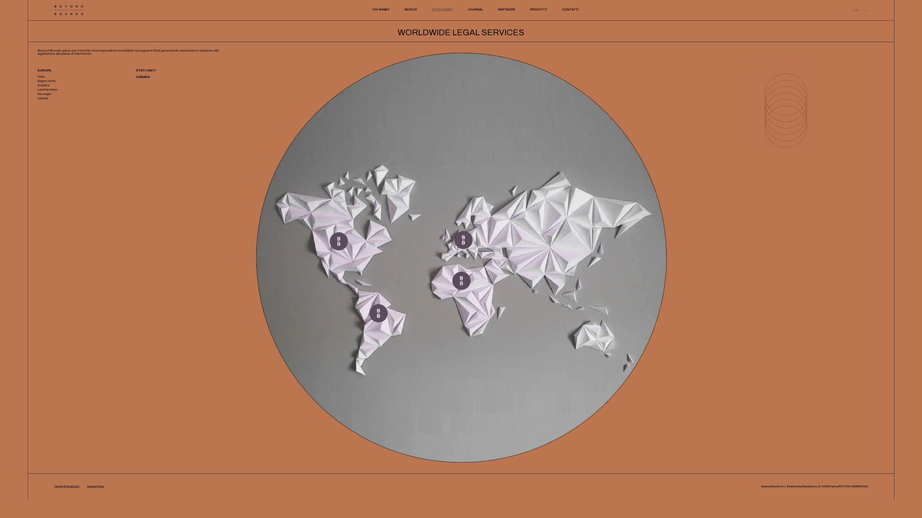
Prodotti (538, 9)
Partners (506, 9)
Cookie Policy (95, 486)
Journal (475, 9)
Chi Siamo (380, 9)
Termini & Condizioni (66, 486)
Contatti (570, 9)
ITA (855, 10)
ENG (864, 10)
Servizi (410, 9)
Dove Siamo (442, 9)
